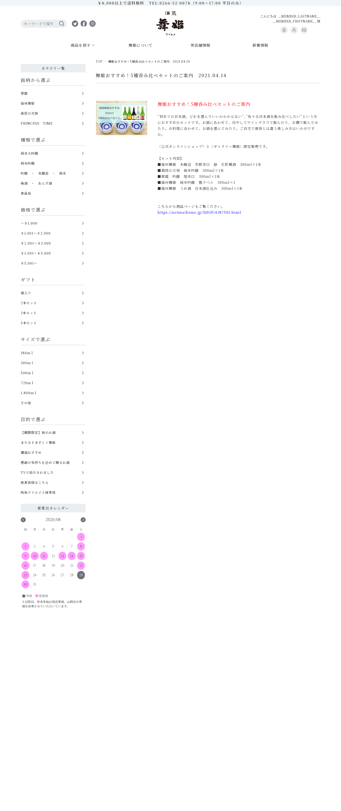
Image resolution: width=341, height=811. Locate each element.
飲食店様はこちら (35, 482)
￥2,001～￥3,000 (36, 243)
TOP (99, 61)
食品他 (26, 193)
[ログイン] (284, 30)
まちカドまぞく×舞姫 (38, 442)
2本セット (29, 302)
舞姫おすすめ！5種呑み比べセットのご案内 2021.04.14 (161, 75)
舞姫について (141, 45)
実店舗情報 (200, 45)
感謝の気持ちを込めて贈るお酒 (45, 462)
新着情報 (260, 45)
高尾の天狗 (29, 113)
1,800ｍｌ (29, 392)
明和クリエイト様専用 (38, 492)
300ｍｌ (27, 362)
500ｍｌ (27, 372)
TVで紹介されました (37, 472)
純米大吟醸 (29, 153)
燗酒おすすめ (31, 452)
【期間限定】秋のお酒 (38, 432)
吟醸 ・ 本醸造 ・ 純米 (43, 173)
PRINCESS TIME (37, 123)
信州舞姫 (28, 103)
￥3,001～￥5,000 (36, 253)
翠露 (24, 93)
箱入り (26, 292)
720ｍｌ (27, 382)
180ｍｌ (27, 352)
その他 (26, 402)
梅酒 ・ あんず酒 (36, 183)
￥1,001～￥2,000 (36, 233)
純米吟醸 (28, 163)
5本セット (29, 322)
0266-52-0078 (175, 2)
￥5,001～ (29, 263)
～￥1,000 (29, 223)
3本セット (29, 312)
